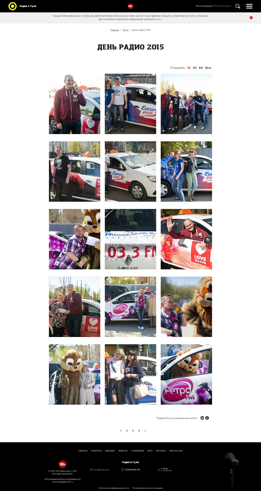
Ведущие (110, 451)
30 (195, 68)
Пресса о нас (176, 451)
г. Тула (166, 469)
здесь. (159, 19)
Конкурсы (96, 451)
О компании (137, 451)
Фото (126, 30)
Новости (122, 451)
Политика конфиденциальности (113, 488)
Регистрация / (205, 6)
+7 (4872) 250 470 (132, 470)
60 (201, 68)
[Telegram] (212, 418)
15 (188, 68)
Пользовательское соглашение (148, 488)
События (82, 451)
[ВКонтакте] (202, 418)
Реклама (161, 451)
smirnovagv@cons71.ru (62, 482)
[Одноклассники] (207, 418)
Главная (114, 30)
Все (208, 68)
